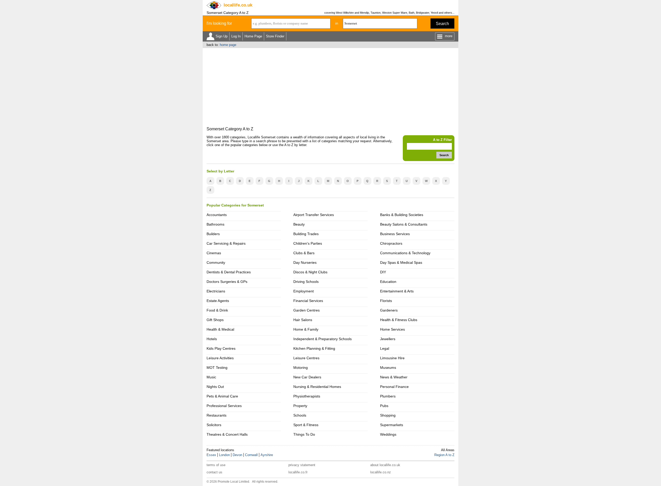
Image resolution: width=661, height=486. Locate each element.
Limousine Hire (392, 358)
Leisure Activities (220, 358)
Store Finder (275, 36)
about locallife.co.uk (385, 465)
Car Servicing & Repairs (226, 243)
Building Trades (306, 234)
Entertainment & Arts (397, 291)
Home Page (253, 36)
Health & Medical (220, 329)
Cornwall (251, 455)
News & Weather (393, 377)
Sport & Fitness (305, 425)
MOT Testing (217, 367)
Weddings (388, 434)
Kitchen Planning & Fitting (314, 348)
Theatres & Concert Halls (227, 434)
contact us (214, 472)
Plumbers (388, 396)
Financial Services (308, 301)
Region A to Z (444, 455)
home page (228, 45)
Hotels (212, 339)
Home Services (392, 329)
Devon (237, 455)
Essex (211, 455)
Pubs (384, 406)
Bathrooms (215, 224)
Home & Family (305, 329)
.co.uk (238, 5)
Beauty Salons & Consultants (403, 224)
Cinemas (214, 253)
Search (442, 23)
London (224, 455)
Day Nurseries (305, 262)
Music (211, 377)
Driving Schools (306, 282)
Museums (388, 367)
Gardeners (389, 310)
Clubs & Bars (303, 253)
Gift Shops (215, 320)
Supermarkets (391, 425)
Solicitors (214, 425)
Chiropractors (391, 243)
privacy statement (301, 465)
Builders (213, 234)
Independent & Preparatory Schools (322, 339)
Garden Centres (306, 310)
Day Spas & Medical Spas (401, 262)
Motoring (300, 367)
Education (388, 282)
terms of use (216, 465)
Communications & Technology (405, 253)
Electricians (216, 291)
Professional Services (224, 406)
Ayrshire (267, 455)
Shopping (388, 415)
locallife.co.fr (298, 472)
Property (300, 406)
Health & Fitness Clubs (398, 320)
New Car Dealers (307, 377)
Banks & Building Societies (401, 215)
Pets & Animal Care (222, 396)
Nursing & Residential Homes (317, 387)
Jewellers (387, 339)
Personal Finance (394, 387)
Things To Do (304, 434)
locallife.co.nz (380, 472)
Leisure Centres (306, 358)
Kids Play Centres (221, 348)
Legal (384, 348)
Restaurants (216, 415)
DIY (383, 272)
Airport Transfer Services (313, 215)
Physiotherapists (306, 396)
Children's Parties (307, 243)
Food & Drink (217, 310)
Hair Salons (302, 320)
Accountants (217, 215)
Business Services (395, 234)
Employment (303, 291)
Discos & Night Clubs (310, 272)
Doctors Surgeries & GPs (227, 282)
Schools (299, 415)
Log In (236, 36)
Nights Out (215, 387)
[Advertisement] (330, 87)
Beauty (299, 224)
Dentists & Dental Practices (229, 272)
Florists (386, 301)
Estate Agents (218, 301)
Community (216, 262)
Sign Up (221, 36)
